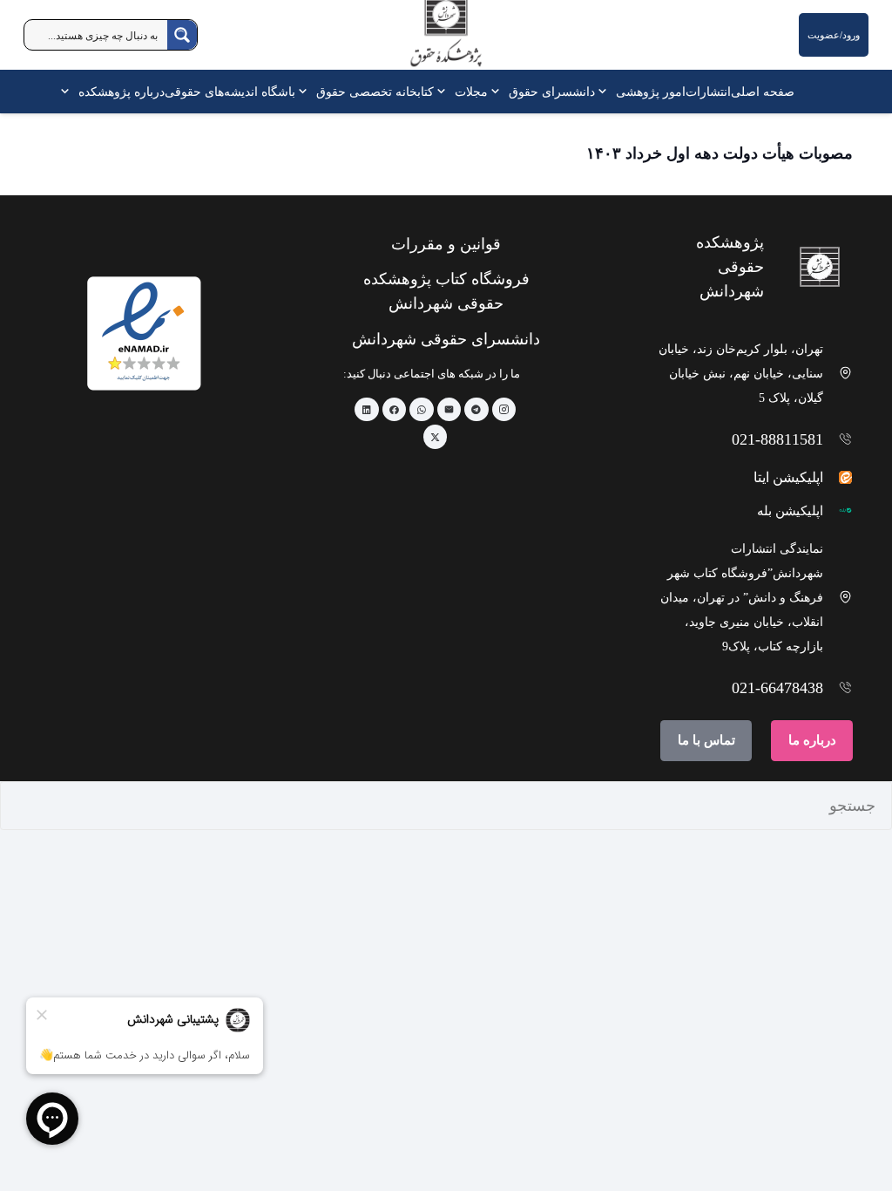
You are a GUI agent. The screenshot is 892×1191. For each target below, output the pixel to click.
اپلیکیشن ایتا (788, 477)
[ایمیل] (449, 410)
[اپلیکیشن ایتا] (838, 477)
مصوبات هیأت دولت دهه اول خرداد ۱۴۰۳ (719, 153)
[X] (435, 437)
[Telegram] (476, 410)
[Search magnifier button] (182, 35)
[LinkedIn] (367, 410)
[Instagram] (504, 410)
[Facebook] (394, 410)
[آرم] (446, 39)
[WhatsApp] (421, 410)
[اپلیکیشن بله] (838, 510)
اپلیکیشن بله (790, 511)
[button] (605, 91)
